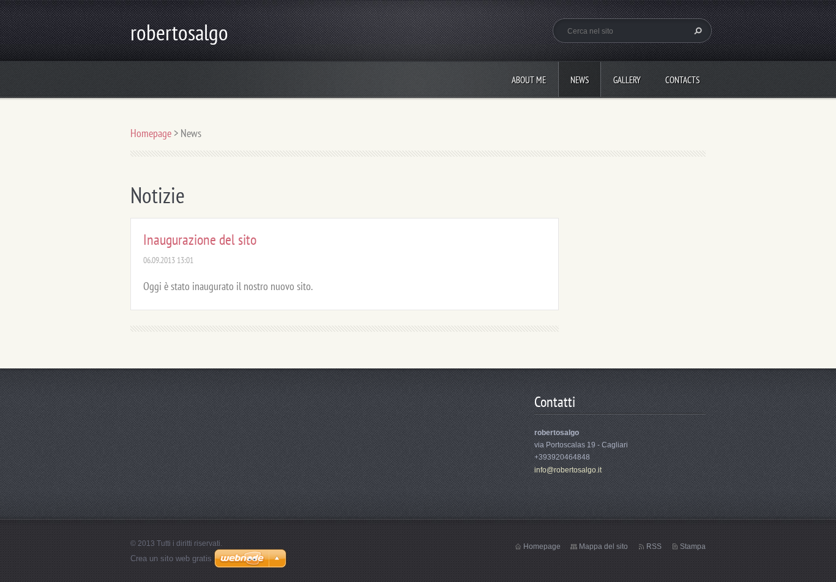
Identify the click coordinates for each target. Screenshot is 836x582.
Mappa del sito (603, 546)
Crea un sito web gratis (171, 558)
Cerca (696, 30)
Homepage (150, 133)
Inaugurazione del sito (199, 239)
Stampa (693, 546)
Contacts (682, 80)
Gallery (627, 80)
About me (529, 80)
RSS (654, 546)
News (579, 80)
